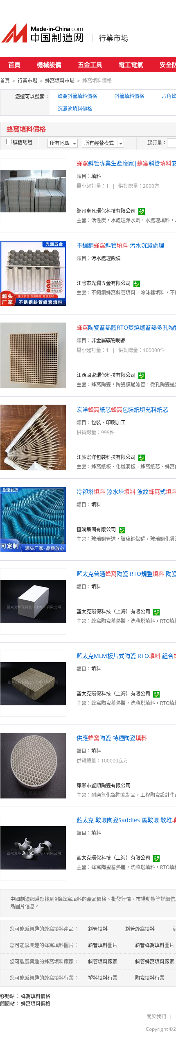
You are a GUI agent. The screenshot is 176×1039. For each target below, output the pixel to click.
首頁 (14, 64)
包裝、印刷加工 (108, 422)
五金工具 (90, 64)
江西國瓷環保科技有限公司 (106, 375)
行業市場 (113, 38)
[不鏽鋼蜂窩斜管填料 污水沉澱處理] (33, 272)
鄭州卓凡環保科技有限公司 (106, 210)
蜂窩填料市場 (59, 80)
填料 (96, 176)
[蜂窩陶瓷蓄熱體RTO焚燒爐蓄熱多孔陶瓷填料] (33, 354)
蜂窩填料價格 (35, 996)
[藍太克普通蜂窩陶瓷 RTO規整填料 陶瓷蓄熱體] (33, 601)
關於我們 (156, 1016)
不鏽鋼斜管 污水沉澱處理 (120, 245)
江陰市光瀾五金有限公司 (104, 283)
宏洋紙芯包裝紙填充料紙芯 (122, 409)
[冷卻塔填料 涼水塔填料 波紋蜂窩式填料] (33, 518)
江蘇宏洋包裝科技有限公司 (106, 457)
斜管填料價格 (129, 96)
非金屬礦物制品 (108, 340)
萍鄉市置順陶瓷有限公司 (104, 785)
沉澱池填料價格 (75, 108)
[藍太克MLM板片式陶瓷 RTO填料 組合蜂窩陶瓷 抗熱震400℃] (33, 683)
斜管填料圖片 (102, 945)
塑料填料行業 (102, 977)
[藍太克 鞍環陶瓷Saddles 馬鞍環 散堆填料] (33, 847)
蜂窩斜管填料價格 (77, 96)
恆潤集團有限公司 (96, 529)
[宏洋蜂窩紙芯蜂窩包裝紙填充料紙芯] (33, 436)
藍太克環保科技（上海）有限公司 (113, 611)
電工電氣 (131, 64)
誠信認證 (22, 142)
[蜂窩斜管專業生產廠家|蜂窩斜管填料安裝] (33, 190)
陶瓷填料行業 (150, 977)
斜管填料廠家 (102, 961)
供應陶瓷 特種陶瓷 (112, 738)
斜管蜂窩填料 (140, 928)
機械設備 (49, 64)
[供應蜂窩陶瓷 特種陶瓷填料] (33, 765)
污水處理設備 (106, 258)
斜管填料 (98, 928)
